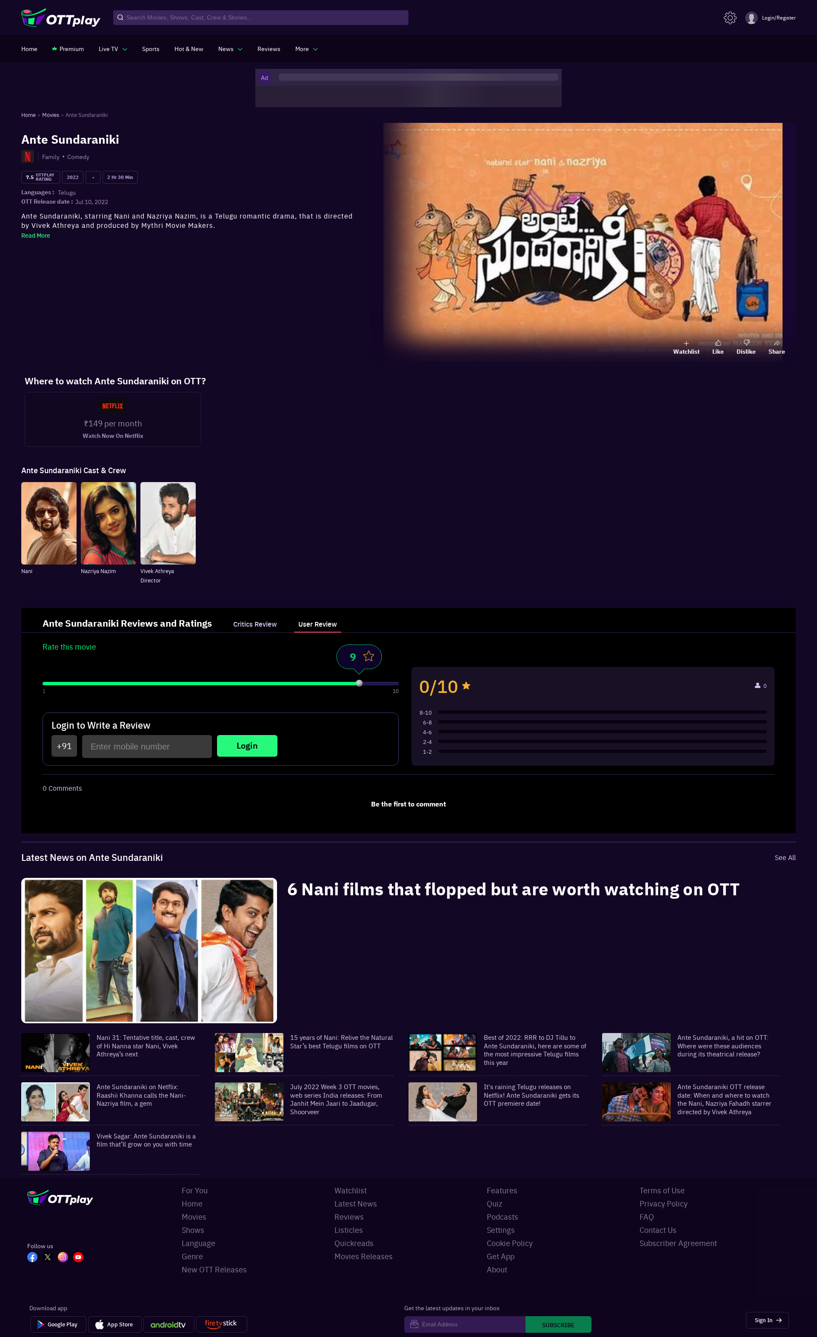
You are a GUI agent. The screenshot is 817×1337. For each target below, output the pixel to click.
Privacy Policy (664, 1203)
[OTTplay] (60, 18)
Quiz (494, 1203)
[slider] (359, 683)
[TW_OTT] (50, 1258)
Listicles (348, 1229)
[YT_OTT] (81, 1258)
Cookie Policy (510, 1243)
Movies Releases (363, 1256)
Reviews (349, 1216)
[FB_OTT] (35, 1258)
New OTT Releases (214, 1269)
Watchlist (350, 1190)
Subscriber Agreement (678, 1243)
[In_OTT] (65, 1258)
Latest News (355, 1203)
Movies (194, 1216)
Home (192, 1203)
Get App (500, 1256)
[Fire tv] (221, 1324)
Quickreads (354, 1243)
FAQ (647, 1216)
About (497, 1269)
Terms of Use (662, 1190)
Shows (193, 1229)
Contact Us (658, 1229)
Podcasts (502, 1216)
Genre (192, 1256)
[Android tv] (168, 1324)
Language (198, 1243)
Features (502, 1190)
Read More (35, 235)
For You (195, 1190)
